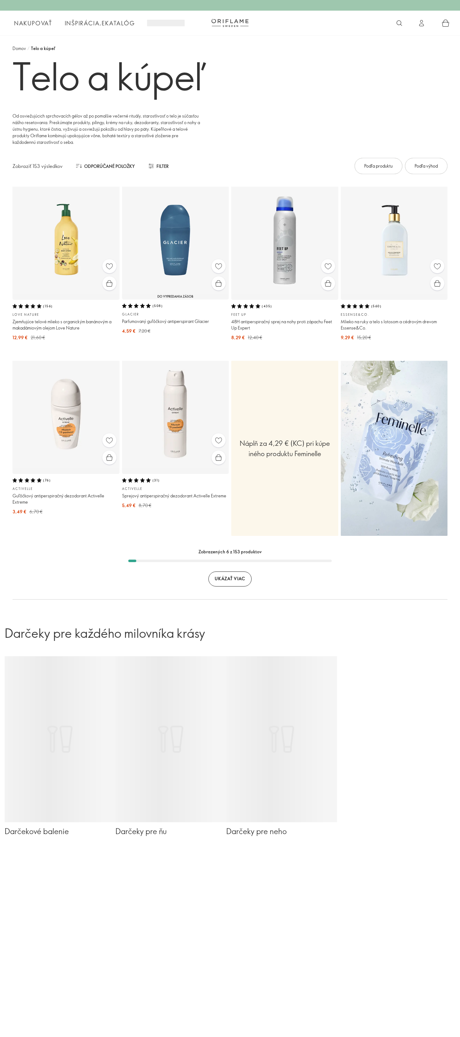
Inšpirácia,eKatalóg (100, 23)
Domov (19, 48)
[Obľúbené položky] (109, 266)
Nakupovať (33, 23)
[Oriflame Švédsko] (230, 22)
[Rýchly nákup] (109, 283)
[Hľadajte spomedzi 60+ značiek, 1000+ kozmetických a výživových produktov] (399, 23)
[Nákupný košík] (445, 23)
